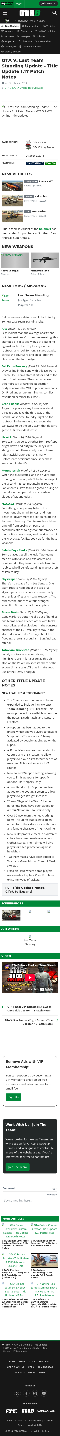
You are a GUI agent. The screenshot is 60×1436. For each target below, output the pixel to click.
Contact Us (20, 1420)
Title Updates (12, 26)
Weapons (9, 31)
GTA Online (40, 21)
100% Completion (47, 31)
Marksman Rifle (40, 270)
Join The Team (17, 1167)
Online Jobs (11, 46)
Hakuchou (37, 196)
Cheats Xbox (44, 41)
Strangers (25, 36)
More (42, 1372)
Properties (10, 41)
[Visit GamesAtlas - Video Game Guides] (46, 1411)
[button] (30, 889)
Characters (26, 31)
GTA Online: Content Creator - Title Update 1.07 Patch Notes (44, 1243)
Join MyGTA (49, 3)
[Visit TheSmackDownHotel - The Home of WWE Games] (11, 1411)
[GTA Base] (30, 13)
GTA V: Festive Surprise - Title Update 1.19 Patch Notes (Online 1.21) (15, 1274)
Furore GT (39, 181)
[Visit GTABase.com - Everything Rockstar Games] (27, 1411)
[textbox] (30, 1201)
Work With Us (35, 1425)
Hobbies (40, 36)
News (22, 1361)
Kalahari (45, 229)
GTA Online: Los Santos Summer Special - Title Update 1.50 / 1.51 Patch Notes (44, 1303)
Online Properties (32, 46)
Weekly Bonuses (13, 51)
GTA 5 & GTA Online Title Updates (23, 87)
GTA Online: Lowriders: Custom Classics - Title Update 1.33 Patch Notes (15, 1244)
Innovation (36, 211)
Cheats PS (27, 41)
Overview (23, 21)
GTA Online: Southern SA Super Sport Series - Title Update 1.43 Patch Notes (15, 1303)
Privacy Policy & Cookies (41, 1420)
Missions (9, 36)
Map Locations (32, 26)
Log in (19, 3)
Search (21, 1425)
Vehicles (50, 26)
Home (12, 1361)
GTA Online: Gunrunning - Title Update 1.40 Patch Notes (42, 1274)
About (9, 1420)
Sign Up (14, 1097)
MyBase (5, 3)
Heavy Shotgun (10, 270)
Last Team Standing (33, 295)
